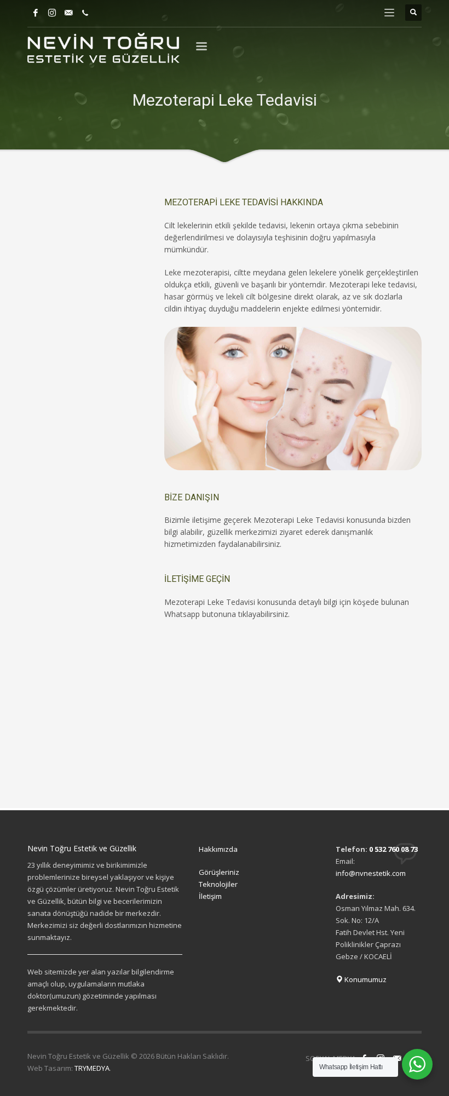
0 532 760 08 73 (393, 849)
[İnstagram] (52, 12)
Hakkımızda (218, 849)
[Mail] (68, 12)
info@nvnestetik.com (371, 873)
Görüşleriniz (219, 872)
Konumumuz (365, 979)
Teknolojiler (218, 884)
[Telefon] (85, 12)
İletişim (210, 896)
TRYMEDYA (92, 1068)
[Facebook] (35, 12)
